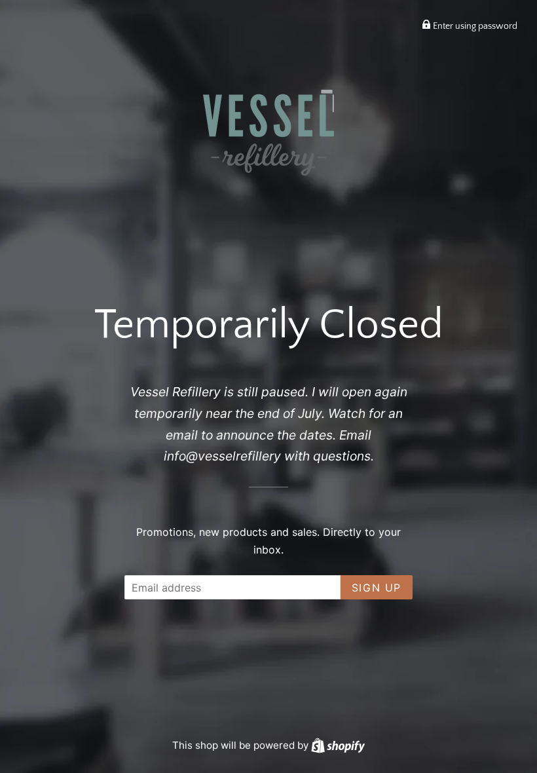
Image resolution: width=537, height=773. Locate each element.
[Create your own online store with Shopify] (338, 745)
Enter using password (474, 26)
